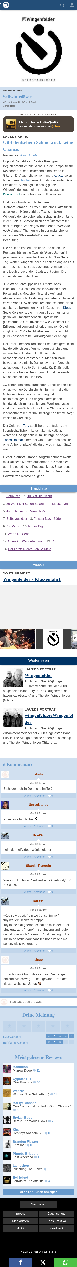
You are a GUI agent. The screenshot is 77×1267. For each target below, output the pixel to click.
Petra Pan (13, 496)
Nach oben (38, 1204)
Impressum (20, 1213)
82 (18, 1110)
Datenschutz (56, 1213)
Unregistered (38, 804)
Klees (67, 307)
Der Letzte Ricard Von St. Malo (29, 549)
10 (38, 1082)
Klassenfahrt (60, 503)
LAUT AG (49, 1252)
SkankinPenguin (38, 865)
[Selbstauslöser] (53, 639)
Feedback (57, 1228)
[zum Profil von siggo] (5, 960)
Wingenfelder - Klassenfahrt (32, 578)
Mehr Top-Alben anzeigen (38, 1192)
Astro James (14, 511)
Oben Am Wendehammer (25, 541)
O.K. (55, 541)
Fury (26, 425)
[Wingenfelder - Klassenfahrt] (17, 639)
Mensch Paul (39, 511)
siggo (38, 959)
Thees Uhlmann (14, 440)
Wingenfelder (12, 90)
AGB (20, 1228)
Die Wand (13, 526)
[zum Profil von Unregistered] (5, 805)
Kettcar (59, 175)
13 (39, 1157)
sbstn (38, 774)
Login (72, 5)
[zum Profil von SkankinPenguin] (5, 866)
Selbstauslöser (16, 518)
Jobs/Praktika (56, 1221)
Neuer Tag (35, 526)
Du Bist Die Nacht (39, 496)
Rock (12, 106)
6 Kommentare (18, 764)
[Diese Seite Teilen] (20, 1262)
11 (38, 1070)
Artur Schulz (28, 155)
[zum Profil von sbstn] (5, 774)
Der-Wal (38, 835)
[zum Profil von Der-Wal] (5, 835)
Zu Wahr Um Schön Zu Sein (26, 503)
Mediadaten (20, 1221)
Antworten (39, 795)
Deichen (25, 180)
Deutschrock (12, 194)
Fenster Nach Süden (48, 518)
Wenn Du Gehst (19, 534)
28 (55, 1094)
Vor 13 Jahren (38, 783)
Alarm (27, 795)
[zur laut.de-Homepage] (5, 5)
